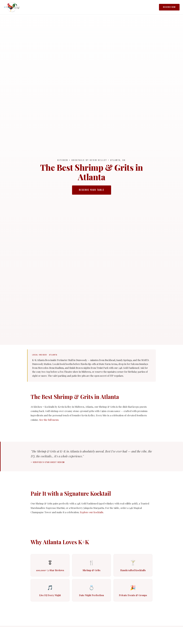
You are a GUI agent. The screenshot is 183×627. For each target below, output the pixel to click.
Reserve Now (169, 7)
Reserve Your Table (91, 189)
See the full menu (48, 419)
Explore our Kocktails (91, 512)
